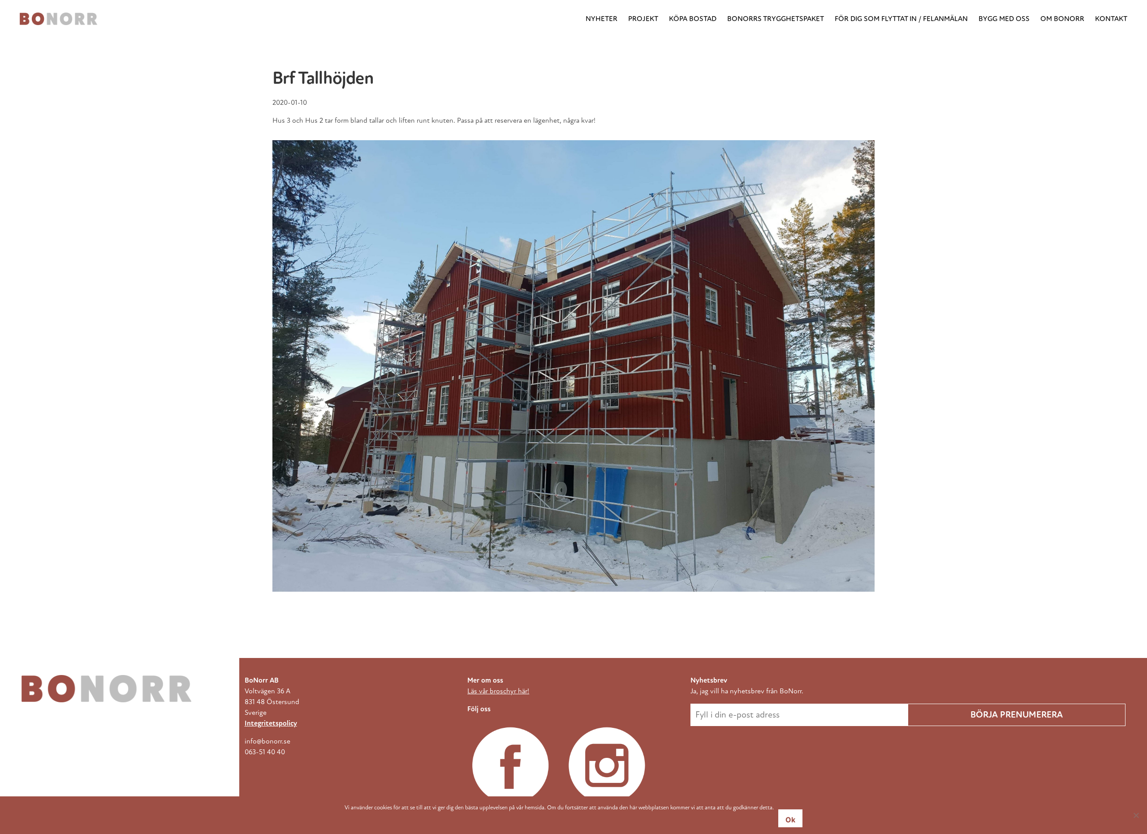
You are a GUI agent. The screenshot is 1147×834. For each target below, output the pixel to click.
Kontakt (1111, 18)
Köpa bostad (692, 18)
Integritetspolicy (271, 723)
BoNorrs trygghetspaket (775, 18)
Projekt (643, 18)
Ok (790, 819)
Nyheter (601, 18)
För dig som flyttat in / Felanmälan (901, 18)
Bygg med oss (1004, 18)
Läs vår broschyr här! (498, 691)
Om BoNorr (1062, 18)
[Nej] (1135, 815)
